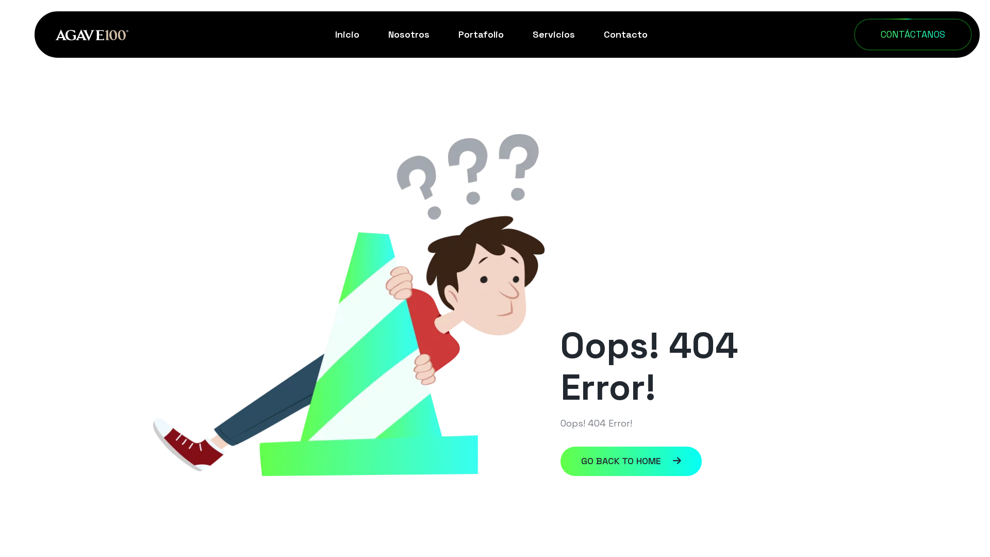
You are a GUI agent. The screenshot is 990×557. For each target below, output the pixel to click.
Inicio (347, 34)
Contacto (626, 34)
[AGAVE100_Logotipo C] (91, 34)
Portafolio (481, 34)
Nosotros (409, 34)
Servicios (554, 34)
